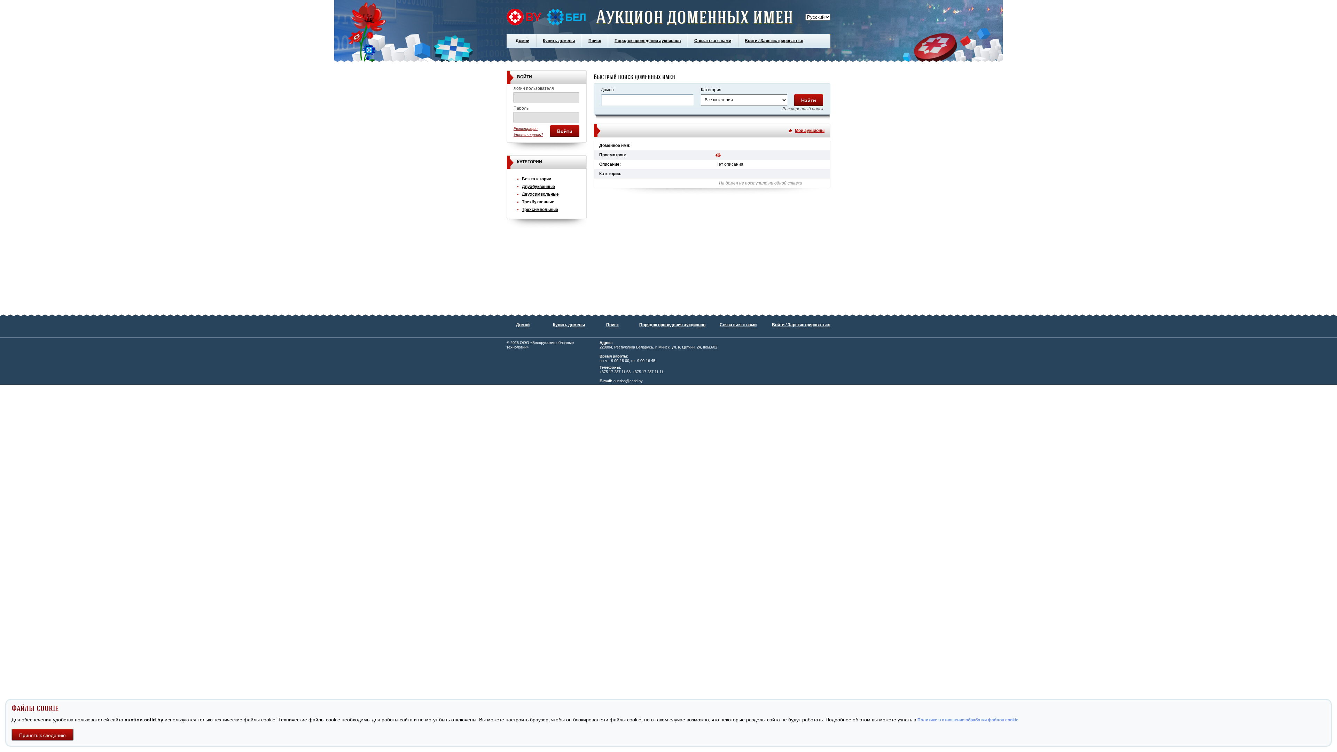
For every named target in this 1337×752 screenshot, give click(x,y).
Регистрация (526, 128)
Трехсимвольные (540, 209)
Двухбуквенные (538, 186)
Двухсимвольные (540, 194)
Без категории (536, 179)
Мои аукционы (809, 130)
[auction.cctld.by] (546, 17)
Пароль (521, 108)
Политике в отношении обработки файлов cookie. (968, 720)
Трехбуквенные (538, 201)
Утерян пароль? (528, 135)
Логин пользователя (534, 88)
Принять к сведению (42, 735)
